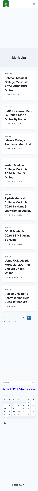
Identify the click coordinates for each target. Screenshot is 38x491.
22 (28, 411)
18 (9, 411)
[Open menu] (34, 3)
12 (14, 408)
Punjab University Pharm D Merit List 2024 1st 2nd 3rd (17, 298)
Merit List (8, 74)
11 (9, 408)
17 (5, 411)
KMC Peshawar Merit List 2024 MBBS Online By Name (19, 115)
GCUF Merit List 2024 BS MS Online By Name (17, 235)
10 (5, 408)
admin (8, 94)
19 (14, 411)
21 (23, 411)
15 (28, 408)
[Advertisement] (19, 28)
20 (19, 411)
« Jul (4, 423)
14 (23, 408)
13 (18, 408)
